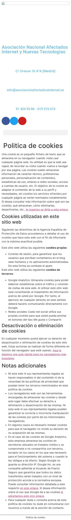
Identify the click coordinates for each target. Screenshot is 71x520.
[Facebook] (6, 121)
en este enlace (29, 488)
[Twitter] (14, 121)
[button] (35, 132)
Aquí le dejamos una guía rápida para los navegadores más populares (34, 354)
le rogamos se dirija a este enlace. (47, 209)
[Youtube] (22, 121)
